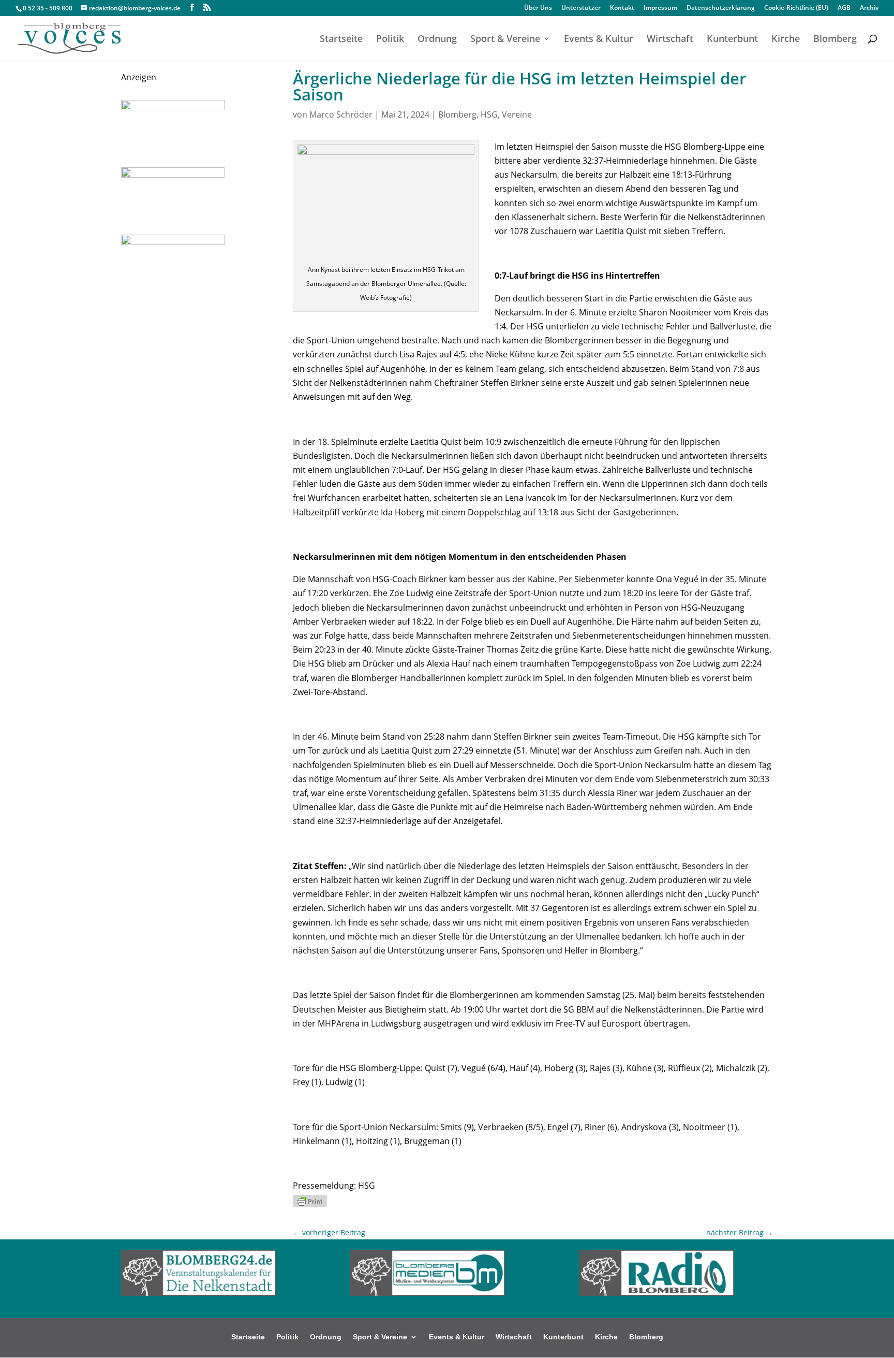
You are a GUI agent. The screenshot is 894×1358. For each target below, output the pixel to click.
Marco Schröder (341, 114)
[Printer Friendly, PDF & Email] (310, 1200)
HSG (489, 114)
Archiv (869, 8)
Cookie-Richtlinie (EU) (796, 8)
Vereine (517, 114)
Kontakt (622, 8)
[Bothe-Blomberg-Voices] (173, 242)
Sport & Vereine (505, 40)
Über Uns (538, 8)
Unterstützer (581, 8)
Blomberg (835, 40)
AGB (844, 8)
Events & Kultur (598, 40)
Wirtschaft (670, 40)
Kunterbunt (732, 40)
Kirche (785, 40)
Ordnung (437, 40)
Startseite (341, 40)
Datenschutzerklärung (721, 8)
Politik (390, 40)
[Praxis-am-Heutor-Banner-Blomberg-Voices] (173, 107)
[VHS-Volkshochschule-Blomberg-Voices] (173, 174)
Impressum (660, 8)
